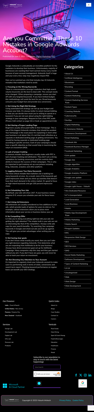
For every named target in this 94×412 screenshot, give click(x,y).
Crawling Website (72, 111)
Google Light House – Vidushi (77, 186)
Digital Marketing (43, 56)
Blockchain (69, 82)
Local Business (71, 204)
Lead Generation (72, 199)
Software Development (74, 259)
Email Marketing (72, 138)
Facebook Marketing (73, 151)
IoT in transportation (73, 195)
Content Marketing (72, 95)
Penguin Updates (72, 228)
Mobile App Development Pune (76, 214)
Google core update (73, 177)
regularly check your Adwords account (35, 262)
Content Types (71, 107)
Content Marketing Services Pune (76, 101)
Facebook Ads (71, 142)
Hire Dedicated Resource (75, 191)
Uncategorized (71, 272)
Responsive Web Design (75, 237)
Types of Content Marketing (76, 264)
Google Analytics (72, 169)
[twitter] (80, 375)
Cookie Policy (78, 400)
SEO (67, 242)
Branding (69, 87)
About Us (69, 73)
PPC (53, 56)
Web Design (70, 281)
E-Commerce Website (74, 129)
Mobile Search (71, 224)
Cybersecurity (70, 116)
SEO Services (70, 246)
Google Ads (70, 160)
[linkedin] (89, 375)
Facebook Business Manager (77, 146)
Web (67, 277)
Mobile (68, 208)
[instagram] (85, 375)
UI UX (67, 268)
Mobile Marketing (72, 219)
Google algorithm (72, 164)
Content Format (71, 91)
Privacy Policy (65, 400)
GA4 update (70, 155)
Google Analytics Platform (76, 173)
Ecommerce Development (75, 133)
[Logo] (12, 399)
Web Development (73, 286)
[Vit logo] (12, 4)
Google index (70, 182)
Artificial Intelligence (73, 78)
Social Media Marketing (75, 255)
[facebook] (76, 375)
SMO (67, 250)
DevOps (68, 120)
